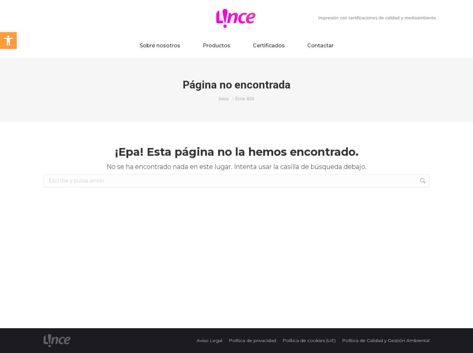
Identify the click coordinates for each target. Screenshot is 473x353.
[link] (8, 40)
